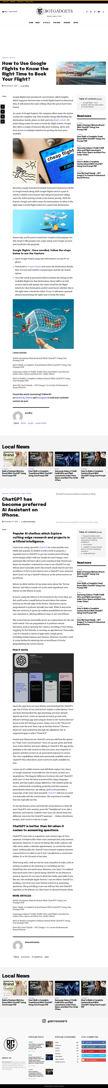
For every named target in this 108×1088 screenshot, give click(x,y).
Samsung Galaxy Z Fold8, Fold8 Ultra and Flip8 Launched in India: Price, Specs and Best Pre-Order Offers (41, 373)
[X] (94, 11)
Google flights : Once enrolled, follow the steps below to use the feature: (92, 105)
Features (5, 57)
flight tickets (60, 120)
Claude (79, 171)
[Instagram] (90, 11)
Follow (101, 1047)
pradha (26, 86)
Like (103, 1042)
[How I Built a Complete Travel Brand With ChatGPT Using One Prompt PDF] (40, 459)
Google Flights (34, 266)
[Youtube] (98, 11)
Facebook (20, 397)
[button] (103, 11)
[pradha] (18, 416)
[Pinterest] (3, 116)
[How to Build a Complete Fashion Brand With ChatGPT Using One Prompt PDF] (93, 459)
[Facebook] (87, 11)
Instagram (42, 397)
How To (12, 57)
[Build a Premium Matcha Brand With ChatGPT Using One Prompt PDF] (14, 459)
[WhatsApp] (3, 121)
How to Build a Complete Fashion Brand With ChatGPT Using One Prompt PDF (41, 379)
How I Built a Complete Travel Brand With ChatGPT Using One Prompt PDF (42, 366)
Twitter (28, 397)
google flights (41, 423)
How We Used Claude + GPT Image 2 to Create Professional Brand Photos (40, 386)
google (30, 423)
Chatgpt (80, 123)
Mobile (79, 146)
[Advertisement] (54, 41)
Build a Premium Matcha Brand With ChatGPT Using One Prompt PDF (40, 359)
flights (23, 423)
